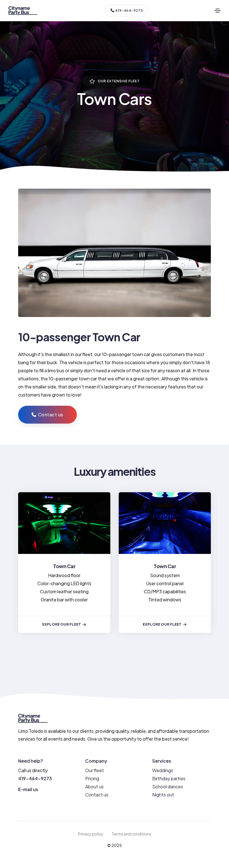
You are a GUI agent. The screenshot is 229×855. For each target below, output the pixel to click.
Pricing (92, 778)
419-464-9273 (128, 10)
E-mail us (28, 789)
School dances (167, 786)
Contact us (96, 795)
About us (94, 786)
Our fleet (94, 770)
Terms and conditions (131, 833)
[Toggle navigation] (217, 11)
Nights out (163, 795)
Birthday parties (168, 778)
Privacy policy (90, 833)
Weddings (162, 770)
